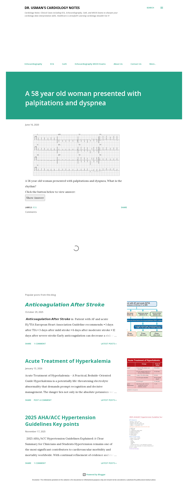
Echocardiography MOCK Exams (90, 64)
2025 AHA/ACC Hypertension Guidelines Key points (60, 420)
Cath (64, 64)
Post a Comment (43, 400)
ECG (52, 64)
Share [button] (124, 207)
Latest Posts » (109, 343)
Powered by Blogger (95, 474)
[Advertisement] (94, 40)
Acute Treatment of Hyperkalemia (68, 361)
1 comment (40, 343)
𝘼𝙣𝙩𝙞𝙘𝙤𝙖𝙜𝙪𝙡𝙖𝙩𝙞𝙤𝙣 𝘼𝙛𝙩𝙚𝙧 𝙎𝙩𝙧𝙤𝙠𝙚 (64, 304)
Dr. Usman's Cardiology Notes (52, 7)
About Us (118, 64)
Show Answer (35, 197)
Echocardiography (33, 64)
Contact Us (136, 64)
